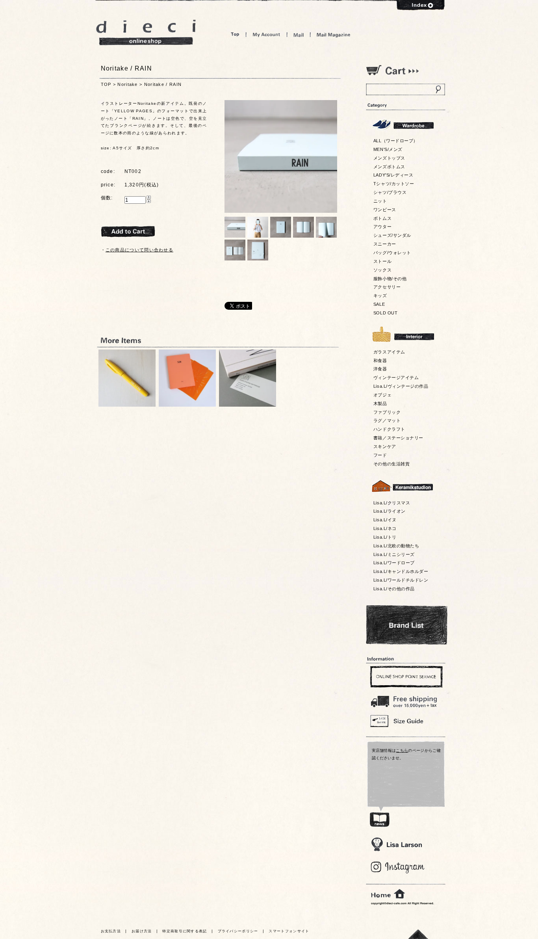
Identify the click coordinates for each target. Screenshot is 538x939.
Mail (298, 34)
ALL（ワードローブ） (395, 140)
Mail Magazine (334, 34)
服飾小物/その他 (389, 278)
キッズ (380, 295)
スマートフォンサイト (289, 931)
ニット (380, 201)
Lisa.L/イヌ (385, 519)
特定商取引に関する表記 (184, 931)
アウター (382, 226)
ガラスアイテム (389, 352)
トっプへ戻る (418, 934)
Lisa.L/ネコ (385, 528)
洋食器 (380, 368)
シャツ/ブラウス (389, 192)
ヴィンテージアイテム (396, 377)
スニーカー (384, 244)
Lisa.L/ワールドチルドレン (400, 580)
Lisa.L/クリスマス (391, 502)
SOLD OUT (385, 313)
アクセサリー (387, 286)
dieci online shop (146, 32)
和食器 (380, 360)
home (388, 894)
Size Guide (405, 720)
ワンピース (384, 209)
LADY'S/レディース (393, 175)
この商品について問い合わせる (139, 249)
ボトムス (382, 218)
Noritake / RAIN (163, 84)
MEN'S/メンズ (388, 149)
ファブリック (387, 412)
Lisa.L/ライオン (389, 511)
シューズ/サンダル (392, 235)
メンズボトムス (389, 166)
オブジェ (382, 394)
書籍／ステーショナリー (398, 437)
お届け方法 (142, 931)
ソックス (382, 270)
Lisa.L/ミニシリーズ (394, 554)
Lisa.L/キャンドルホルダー (400, 571)
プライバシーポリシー (238, 931)
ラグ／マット (387, 420)
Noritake (127, 84)
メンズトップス (389, 158)
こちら (402, 750)
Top (235, 34)
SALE (379, 304)
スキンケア (384, 446)
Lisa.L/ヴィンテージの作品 (400, 386)
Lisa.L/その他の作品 (394, 588)
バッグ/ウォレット (392, 252)
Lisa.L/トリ (385, 537)
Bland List (406, 625)
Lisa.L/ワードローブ (394, 562)
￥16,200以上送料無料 (405, 700)
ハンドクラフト (389, 429)
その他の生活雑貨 (391, 463)
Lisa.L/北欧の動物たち (396, 545)
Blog (398, 867)
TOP (106, 84)
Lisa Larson (396, 844)
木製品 (380, 403)
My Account (266, 34)
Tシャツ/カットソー (393, 183)
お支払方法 (111, 931)
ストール (382, 261)
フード (380, 455)
